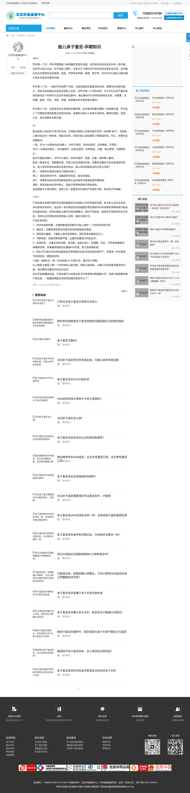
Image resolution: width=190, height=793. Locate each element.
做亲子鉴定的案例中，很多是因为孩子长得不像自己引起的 (92, 632)
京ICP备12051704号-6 (146, 782)
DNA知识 (102, 28)
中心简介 (139, 28)
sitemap (130, 786)
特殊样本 (106, 744)
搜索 (120, 15)
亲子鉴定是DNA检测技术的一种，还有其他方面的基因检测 (92, 515)
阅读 (175, 211)
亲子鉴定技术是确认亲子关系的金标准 (80, 593)
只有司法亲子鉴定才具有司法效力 (77, 301)
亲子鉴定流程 (41, 744)
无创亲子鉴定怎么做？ (70, 418)
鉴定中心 (68, 28)
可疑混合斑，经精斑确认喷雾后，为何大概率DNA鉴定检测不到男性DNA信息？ (92, 575)
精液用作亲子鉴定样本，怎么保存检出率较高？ (85, 651)
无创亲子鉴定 (41, 741)
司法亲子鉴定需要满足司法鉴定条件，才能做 (84, 496)
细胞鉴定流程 (41, 748)
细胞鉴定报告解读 (74, 744)
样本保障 (10, 751)
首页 (13, 35)
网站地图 (122, 786)
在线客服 (177, 3)
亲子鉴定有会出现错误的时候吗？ (77, 476)
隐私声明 (10, 748)
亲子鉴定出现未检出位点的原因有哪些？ (81, 437)
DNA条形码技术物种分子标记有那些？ (80, 399)
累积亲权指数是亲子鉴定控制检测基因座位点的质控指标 (90, 321)
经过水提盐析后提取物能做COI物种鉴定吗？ (83, 554)
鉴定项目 (86, 28)
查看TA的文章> (18, 73)
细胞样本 (106, 741)
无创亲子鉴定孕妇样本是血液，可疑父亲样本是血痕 (88, 360)
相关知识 (31, 35)
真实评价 (10, 744)
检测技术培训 (41, 751)
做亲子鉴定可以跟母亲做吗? (163, 229)
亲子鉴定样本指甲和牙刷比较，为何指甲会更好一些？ (89, 534)
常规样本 (106, 748)
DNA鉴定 (50, 28)
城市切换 (45, 3)
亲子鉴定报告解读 (74, 741)
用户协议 (10, 741)
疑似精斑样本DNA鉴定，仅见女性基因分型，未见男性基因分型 (92, 458)
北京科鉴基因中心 (89, 782)
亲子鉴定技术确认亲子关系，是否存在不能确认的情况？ (90, 612)
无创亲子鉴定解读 (74, 748)
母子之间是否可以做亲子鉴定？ (164, 217)
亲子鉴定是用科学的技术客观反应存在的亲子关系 (86, 670)
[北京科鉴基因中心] (25, 15)
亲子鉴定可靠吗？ (68, 340)
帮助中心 (121, 28)
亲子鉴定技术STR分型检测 (73, 379)
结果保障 (10, 754)
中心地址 (157, 28)
